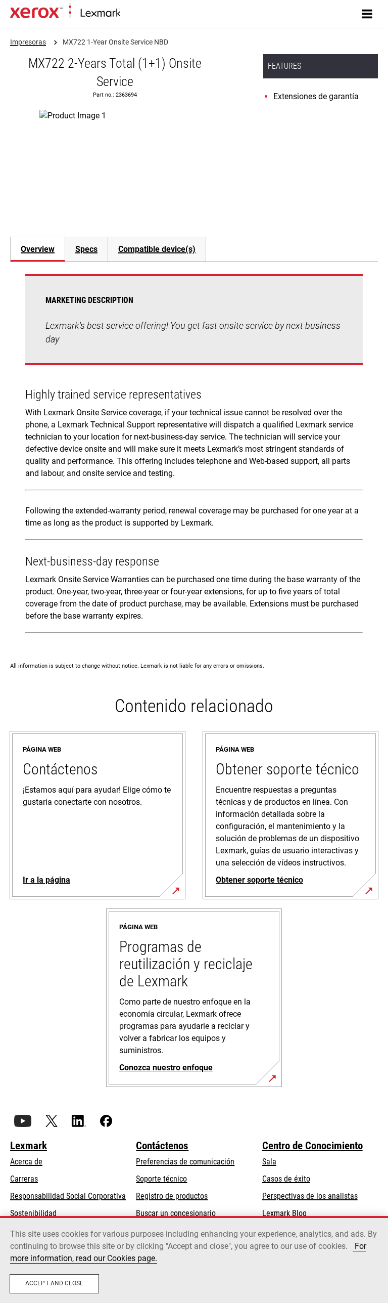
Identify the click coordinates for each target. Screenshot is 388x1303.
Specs (86, 249)
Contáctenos (162, 1146)
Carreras (24, 1179)
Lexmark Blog (284, 1213)
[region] (194, 1259)
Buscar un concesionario (176, 1213)
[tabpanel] (194, 455)
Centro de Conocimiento (312, 1146)
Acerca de (26, 1161)
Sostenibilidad (33, 1213)
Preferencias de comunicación (185, 1161)
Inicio (127, 13)
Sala (269, 1161)
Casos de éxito (286, 1179)
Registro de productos (172, 1196)
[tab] (37, 249)
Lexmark (28, 1146)
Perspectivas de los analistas (310, 1196)
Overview (38, 249)
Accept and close (54, 1283)
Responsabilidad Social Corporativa (68, 1196)
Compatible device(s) (157, 249)
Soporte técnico (161, 1179)
